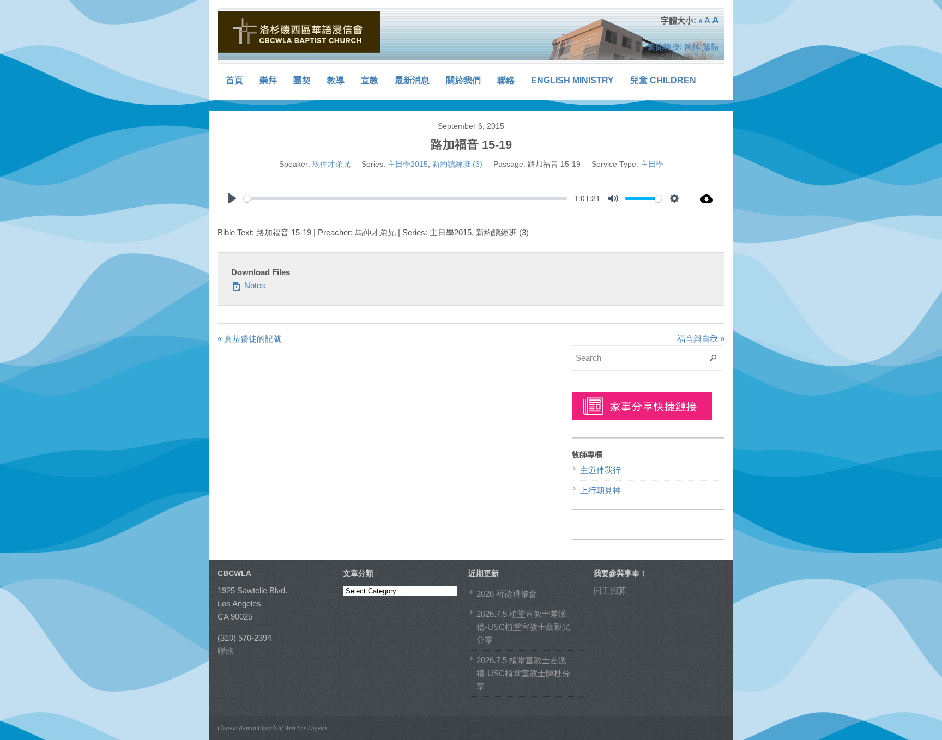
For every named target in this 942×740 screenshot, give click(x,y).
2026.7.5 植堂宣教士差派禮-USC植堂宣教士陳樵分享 (523, 673)
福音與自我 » (700, 338)
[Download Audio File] (706, 198)
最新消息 (412, 80)
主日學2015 (408, 164)
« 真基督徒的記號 (249, 338)
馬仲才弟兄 (331, 164)
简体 (692, 46)
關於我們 (463, 80)
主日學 (652, 164)
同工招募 (610, 590)
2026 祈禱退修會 (506, 593)
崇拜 (268, 80)
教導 (336, 80)
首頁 (234, 80)
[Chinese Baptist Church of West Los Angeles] (299, 32)
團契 (302, 80)
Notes (253, 285)
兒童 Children (663, 80)
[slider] (405, 198)
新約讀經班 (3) (457, 164)
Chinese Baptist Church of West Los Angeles (272, 728)
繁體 (711, 46)
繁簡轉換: (664, 46)
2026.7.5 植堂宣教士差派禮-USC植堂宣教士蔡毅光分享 (523, 627)
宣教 (369, 80)
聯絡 (506, 80)
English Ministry (572, 80)
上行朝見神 (600, 490)
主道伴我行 (600, 470)
